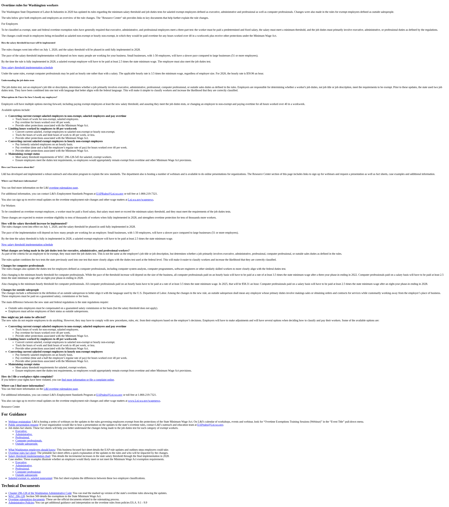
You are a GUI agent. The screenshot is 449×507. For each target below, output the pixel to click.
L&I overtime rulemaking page (61, 388)
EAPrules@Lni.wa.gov (109, 394)
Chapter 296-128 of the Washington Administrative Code (40, 493)
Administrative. (23, 434)
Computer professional (28, 471)
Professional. (22, 437)
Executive (20, 462)
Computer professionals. (28, 440)
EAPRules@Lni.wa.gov (109, 193)
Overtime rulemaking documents (26, 499)
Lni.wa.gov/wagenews (140, 199)
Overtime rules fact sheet (22, 452)
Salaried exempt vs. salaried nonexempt (30, 478)
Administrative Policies (21, 502)
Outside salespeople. (26, 443)
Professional (22, 468)
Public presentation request (23, 424)
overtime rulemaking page (63, 187)
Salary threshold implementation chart (29, 456)
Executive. (21, 431)
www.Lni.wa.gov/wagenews (144, 400)
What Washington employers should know (31, 449)
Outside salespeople (26, 474)
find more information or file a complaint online (88, 379)
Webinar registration (19, 421)
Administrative (23, 465)
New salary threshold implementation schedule (27, 67)
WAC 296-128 (16, 496)
